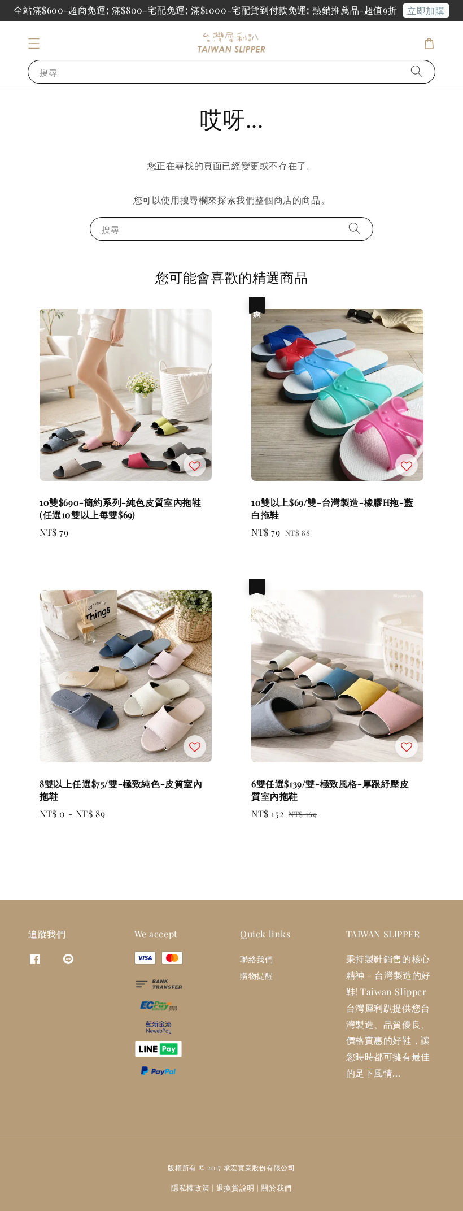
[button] (33, 43)
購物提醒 (256, 975)
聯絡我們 (256, 959)
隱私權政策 (190, 1187)
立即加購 (425, 10)
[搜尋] (417, 71)
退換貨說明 (235, 1187)
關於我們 (276, 1187)
